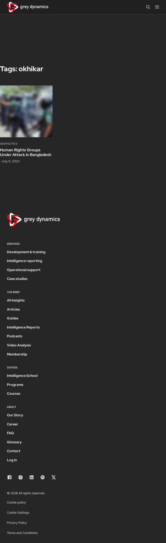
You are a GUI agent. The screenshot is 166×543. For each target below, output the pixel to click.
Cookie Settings (18, 512)
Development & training (26, 252)
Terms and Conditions (22, 533)
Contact (13, 451)
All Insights (16, 300)
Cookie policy (16, 502)
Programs (15, 384)
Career (12, 424)
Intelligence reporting (24, 261)
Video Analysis (19, 345)
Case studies (17, 278)
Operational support (23, 270)
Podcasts (14, 336)
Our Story (15, 415)
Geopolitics (8, 143)
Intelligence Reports (23, 327)
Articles (13, 309)
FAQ (10, 433)
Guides (12, 318)
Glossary (14, 442)
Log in (12, 460)
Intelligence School (22, 375)
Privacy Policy (17, 522)
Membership (17, 354)
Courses (13, 393)
